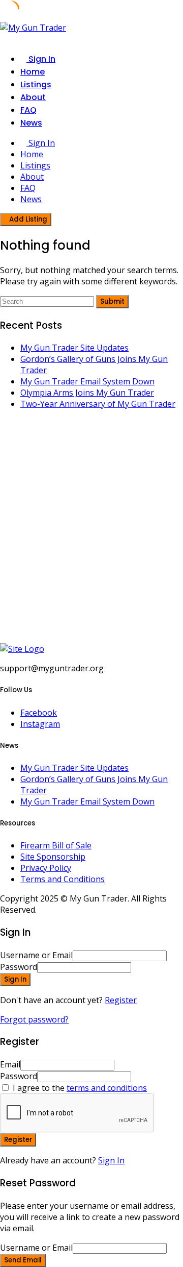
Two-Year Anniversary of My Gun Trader (97, 403)
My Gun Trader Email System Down (87, 381)
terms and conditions (107, 1087)
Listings (35, 84)
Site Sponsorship (52, 856)
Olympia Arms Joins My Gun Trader (87, 392)
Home (32, 72)
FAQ (28, 110)
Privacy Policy (45, 867)
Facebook (38, 712)
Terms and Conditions (62, 879)
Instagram (40, 723)
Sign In (111, 1160)
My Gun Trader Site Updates (74, 347)
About (33, 97)
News (31, 123)
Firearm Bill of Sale (56, 845)
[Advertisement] (91, 532)
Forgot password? (34, 1019)
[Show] (134, 966)
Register (121, 1000)
